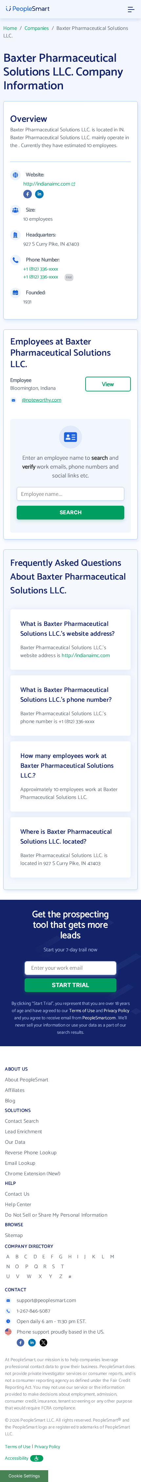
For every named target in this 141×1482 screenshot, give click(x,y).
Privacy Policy (116, 1011)
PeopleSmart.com (98, 1018)
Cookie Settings (24, 1475)
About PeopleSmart (26, 1079)
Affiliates (15, 1090)
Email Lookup (20, 1163)
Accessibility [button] (17, 1458)
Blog (10, 1100)
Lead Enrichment (23, 1131)
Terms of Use (82, 1011)
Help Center (18, 1204)
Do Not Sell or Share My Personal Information (56, 1215)
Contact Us (17, 1194)
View (108, 384)
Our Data (15, 1142)
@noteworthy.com (41, 400)
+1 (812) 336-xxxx (40, 269)
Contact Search (22, 1121)
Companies (37, 28)
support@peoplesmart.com (46, 1300)
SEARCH (71, 512)
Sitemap (14, 1235)
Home (10, 28)
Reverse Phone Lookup (30, 1152)
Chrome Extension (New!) (33, 1173)
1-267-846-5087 (33, 1311)
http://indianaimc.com (46, 184)
